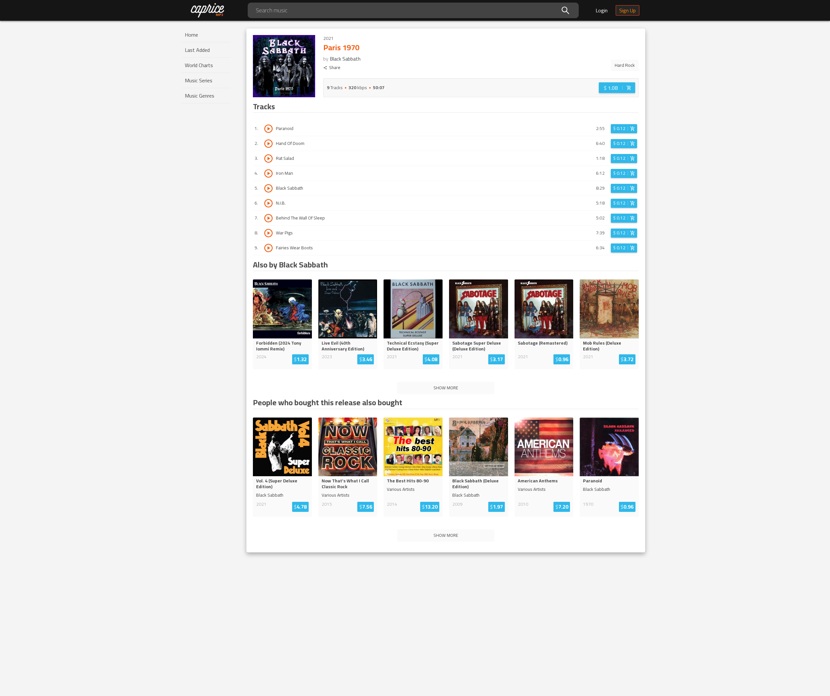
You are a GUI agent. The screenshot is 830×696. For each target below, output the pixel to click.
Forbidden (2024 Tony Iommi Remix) (278, 346)
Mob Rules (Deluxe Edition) (602, 346)
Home (191, 35)
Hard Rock (625, 65)
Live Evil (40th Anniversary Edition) (343, 346)
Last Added (197, 50)
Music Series (198, 80)
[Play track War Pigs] (268, 233)
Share (334, 67)
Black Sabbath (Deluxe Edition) (475, 484)
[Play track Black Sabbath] (268, 188)
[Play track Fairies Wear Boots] (268, 248)
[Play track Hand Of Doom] (268, 143)
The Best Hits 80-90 (408, 481)
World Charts (199, 65)
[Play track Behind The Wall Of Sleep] (268, 218)
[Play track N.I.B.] (268, 203)
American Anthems (538, 481)
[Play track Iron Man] (268, 173)
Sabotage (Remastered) (542, 343)
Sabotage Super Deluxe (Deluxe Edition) (476, 346)
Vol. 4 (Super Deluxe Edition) (276, 484)
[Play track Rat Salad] (268, 158)
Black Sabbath (345, 59)
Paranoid (592, 481)
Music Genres (199, 95)
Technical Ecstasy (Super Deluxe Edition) (413, 346)
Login (602, 10)
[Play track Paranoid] (268, 128)
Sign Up (627, 10)
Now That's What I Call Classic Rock (345, 484)
